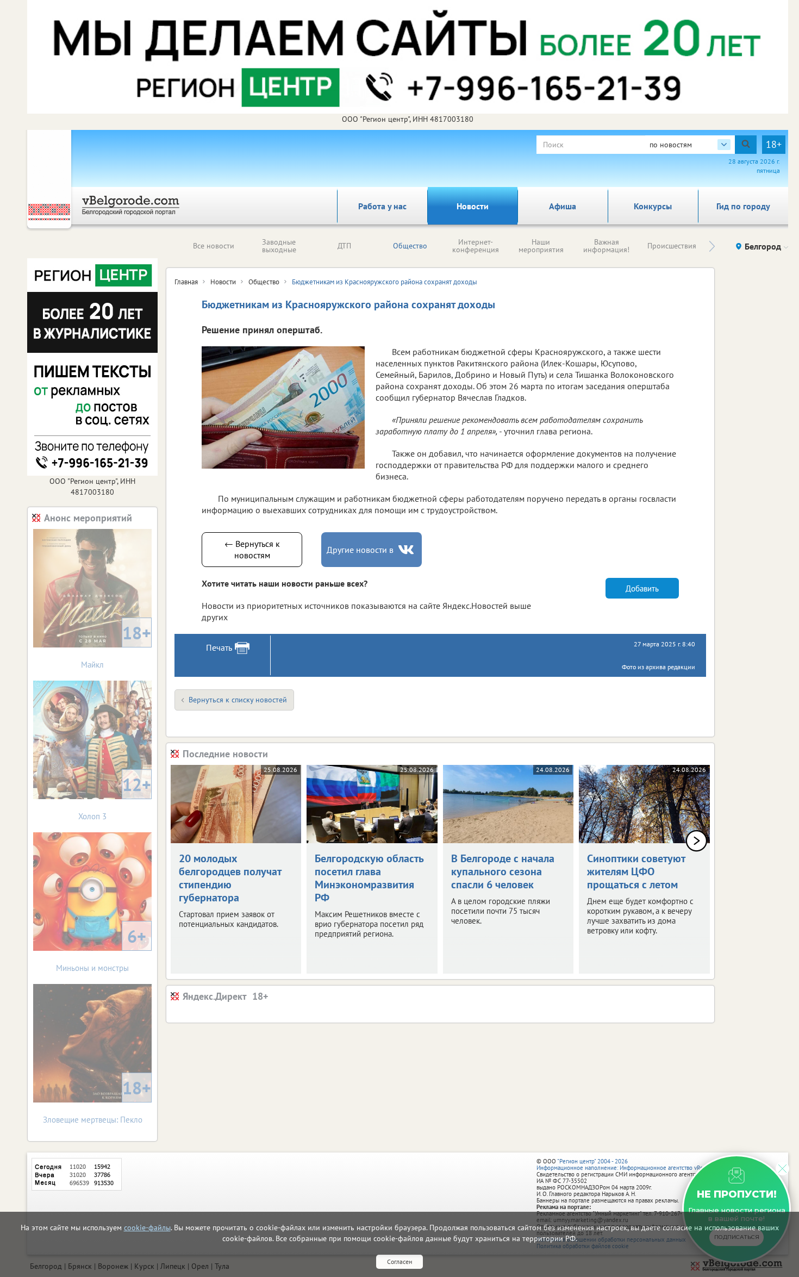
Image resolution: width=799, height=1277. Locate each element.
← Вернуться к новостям (252, 549)
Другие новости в (360, 549)
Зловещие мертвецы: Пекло (97, 1100)
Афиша (562, 206)
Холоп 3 (114, 797)
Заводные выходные (279, 245)
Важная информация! (606, 245)
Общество (410, 246)
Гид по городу (743, 206)
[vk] (407, 550)
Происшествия (671, 246)
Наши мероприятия (541, 245)
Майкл (116, 645)
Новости (473, 206)
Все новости (213, 246)
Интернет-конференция (475, 245)
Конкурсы (653, 206)
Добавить (642, 588)
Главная (186, 281)
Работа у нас (382, 206)
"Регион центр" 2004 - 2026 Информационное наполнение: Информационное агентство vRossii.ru (627, 1164)
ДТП (344, 246)
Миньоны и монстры (101, 949)
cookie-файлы (147, 1227)
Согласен (399, 1261)
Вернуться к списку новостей (238, 700)
